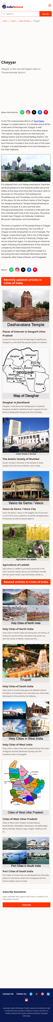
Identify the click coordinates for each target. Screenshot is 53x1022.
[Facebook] (31, 994)
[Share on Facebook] (40, 112)
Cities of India (24, 21)
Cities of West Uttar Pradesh (20, 819)
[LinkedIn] (48, 994)
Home (4, 21)
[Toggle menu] (50, 5)
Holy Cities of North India (18, 629)
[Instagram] (26, 1000)
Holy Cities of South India (18, 686)
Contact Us (8, 994)
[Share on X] (34, 112)
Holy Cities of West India (17, 744)
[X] (37, 994)
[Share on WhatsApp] (22, 112)
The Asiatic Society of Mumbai (21, 459)
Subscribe (26, 905)
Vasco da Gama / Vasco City (19, 509)
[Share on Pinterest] (46, 112)
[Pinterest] (42, 994)
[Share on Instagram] (28, 112)
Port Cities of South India (18, 871)
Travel (12, 21)
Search (45, 14)
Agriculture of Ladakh (16, 564)
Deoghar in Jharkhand (16, 402)
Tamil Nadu (39, 121)
